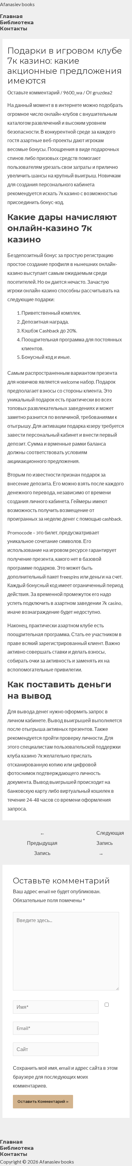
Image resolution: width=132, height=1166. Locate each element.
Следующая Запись (104, 834)
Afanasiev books (17, 4)
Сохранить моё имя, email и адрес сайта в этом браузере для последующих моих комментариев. (65, 1076)
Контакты (13, 28)
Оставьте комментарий (33, 92)
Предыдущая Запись (42, 834)
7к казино (69, 193)
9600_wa (72, 92)
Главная (11, 16)
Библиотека (17, 22)
